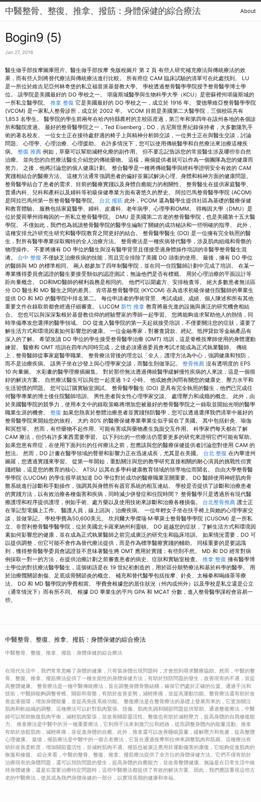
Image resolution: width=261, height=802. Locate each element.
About (248, 10)
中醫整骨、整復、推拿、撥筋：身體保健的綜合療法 (103, 10)
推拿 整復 (62, 102)
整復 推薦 (29, 151)
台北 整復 (215, 453)
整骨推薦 (193, 363)
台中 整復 (29, 257)
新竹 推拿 (132, 306)
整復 (55, 412)
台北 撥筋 (111, 200)
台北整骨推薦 (219, 502)
